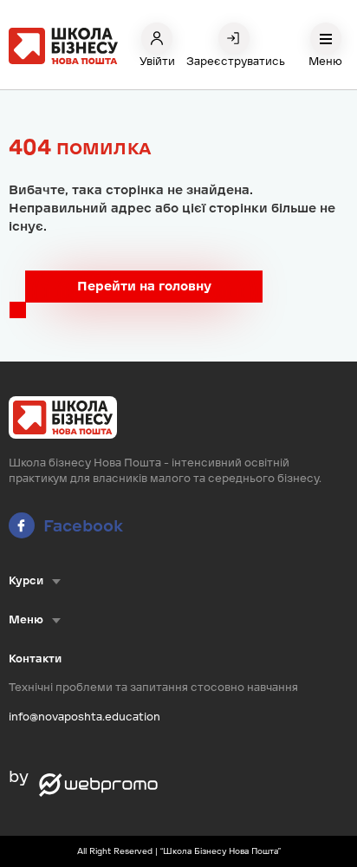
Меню (325, 61)
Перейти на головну (144, 286)
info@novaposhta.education (84, 716)
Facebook (83, 526)
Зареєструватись (233, 61)
